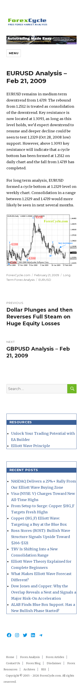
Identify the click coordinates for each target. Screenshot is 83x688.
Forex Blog (33, 663)
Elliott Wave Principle (30, 446)
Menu (13, 53)
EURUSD (45, 279)
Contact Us (13, 663)
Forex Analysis (30, 657)
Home (10, 657)
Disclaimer (54, 663)
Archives (29, 669)
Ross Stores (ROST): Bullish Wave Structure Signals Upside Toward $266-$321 (40, 536)
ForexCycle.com (18, 275)
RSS (43, 669)
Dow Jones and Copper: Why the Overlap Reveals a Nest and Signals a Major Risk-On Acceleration (43, 592)
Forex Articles (55, 657)
